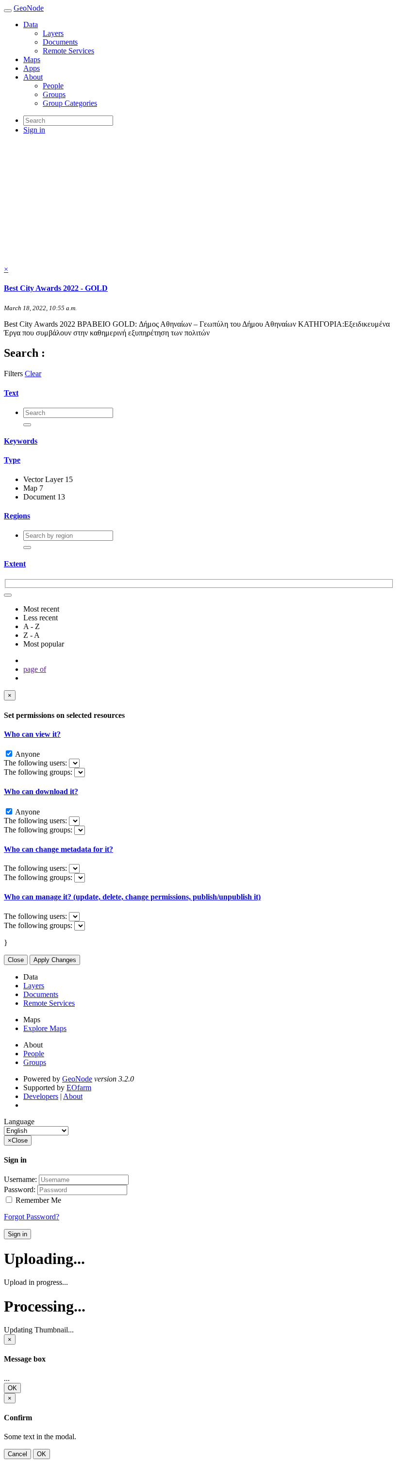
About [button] (33, 77)
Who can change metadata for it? (58, 849)
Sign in (17, 1234)
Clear (33, 373)
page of (34, 669)
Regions (17, 516)
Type (12, 460)
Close (16, 960)
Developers (40, 1096)
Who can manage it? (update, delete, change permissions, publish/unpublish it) (132, 897)
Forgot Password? (31, 1217)
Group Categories (70, 103)
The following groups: (39, 772)
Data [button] (30, 24)
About (73, 1096)
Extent (15, 564)
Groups (54, 94)
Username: (20, 1179)
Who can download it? (41, 791)
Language (19, 1121)
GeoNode (29, 8)
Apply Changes (54, 960)
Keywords (20, 441)
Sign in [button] (34, 130)
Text (11, 393)
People (53, 86)
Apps (31, 68)
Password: (19, 1189)
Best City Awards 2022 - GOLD (56, 288)
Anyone (27, 754)
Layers (53, 33)
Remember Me (37, 1200)
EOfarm (78, 1087)
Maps (31, 59)
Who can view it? (32, 734)
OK (12, 1388)
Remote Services (68, 51)
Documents (60, 42)
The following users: (36, 763)
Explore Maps (44, 1028)
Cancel (17, 1454)
